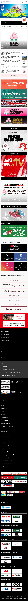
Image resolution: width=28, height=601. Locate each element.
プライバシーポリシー (20, 596)
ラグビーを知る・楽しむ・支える (11, 206)
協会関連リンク (4, 408)
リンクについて (13, 596)
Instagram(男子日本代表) (6, 461)
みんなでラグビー (6, 223)
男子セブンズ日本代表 (5, 334)
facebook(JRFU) (4, 434)
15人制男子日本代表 (5, 331)
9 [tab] (21, 17)
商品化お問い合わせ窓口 (5, 423)
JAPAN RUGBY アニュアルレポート (8, 375)
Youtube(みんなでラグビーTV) (7, 455)
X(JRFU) (2, 443)
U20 (1, 349)
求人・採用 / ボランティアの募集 (7, 426)
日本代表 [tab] (9, 26)
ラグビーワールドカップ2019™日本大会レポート (10, 372)
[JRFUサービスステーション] (14, 324)
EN (23, 2)
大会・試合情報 (4, 366)
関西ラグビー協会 (13, 300)
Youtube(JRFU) (4, 452)
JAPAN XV (3, 343)
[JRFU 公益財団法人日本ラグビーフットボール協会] (6, 2)
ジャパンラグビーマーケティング (18, 285)
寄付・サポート (4, 414)
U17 (1, 354)
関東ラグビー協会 (13, 295)
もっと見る (13, 75)
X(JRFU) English (4, 446)
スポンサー (3, 411)
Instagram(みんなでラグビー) (6, 463)
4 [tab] (10, 17)
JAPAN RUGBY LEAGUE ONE (17, 291)
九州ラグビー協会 (13, 304)
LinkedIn (2, 466)
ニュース (2, 363)
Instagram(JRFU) (4, 458)
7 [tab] (17, 17)
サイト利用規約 (6, 596)
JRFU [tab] (22, 26)
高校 (1, 351)
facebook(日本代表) (5, 437)
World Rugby (13, 280)
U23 (1, 346)
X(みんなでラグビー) (5, 449)
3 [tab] (8, 17)
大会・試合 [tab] (16, 26)
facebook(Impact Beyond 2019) (7, 440)
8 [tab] (19, 17)
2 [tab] (6, 17)
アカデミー (3, 357)
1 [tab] (4, 17)
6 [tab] (15, 17)
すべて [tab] (3, 26)
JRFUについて (3, 402)
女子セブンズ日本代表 (5, 337)
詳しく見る (14, 149)
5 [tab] (12, 17)
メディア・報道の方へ (5, 420)
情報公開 (2, 405)
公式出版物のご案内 (4, 417)
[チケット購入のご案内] (14, 317)
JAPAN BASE (17, 309)
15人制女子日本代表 (5, 340)
